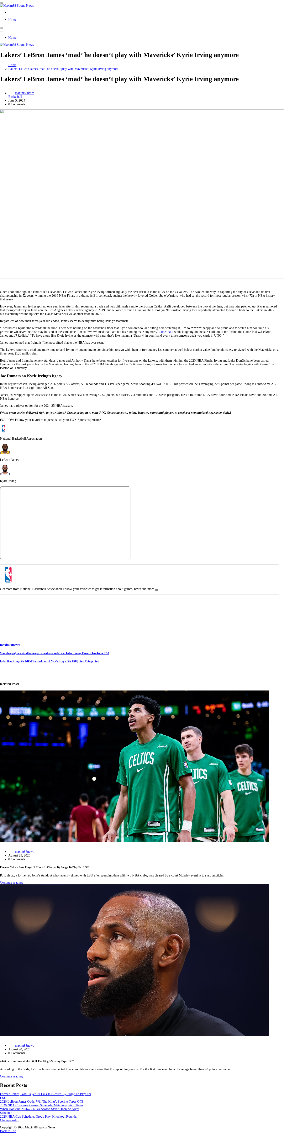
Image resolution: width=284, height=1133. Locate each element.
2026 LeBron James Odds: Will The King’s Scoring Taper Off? (41, 1101)
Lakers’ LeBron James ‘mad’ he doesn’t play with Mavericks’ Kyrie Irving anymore (63, 69)
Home (12, 19)
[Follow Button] (156, 590)
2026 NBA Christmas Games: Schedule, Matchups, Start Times (41, 1105)
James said (166, 331)
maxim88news (24, 93)
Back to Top (8, 1131)
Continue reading (11, 882)
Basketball (15, 96)
